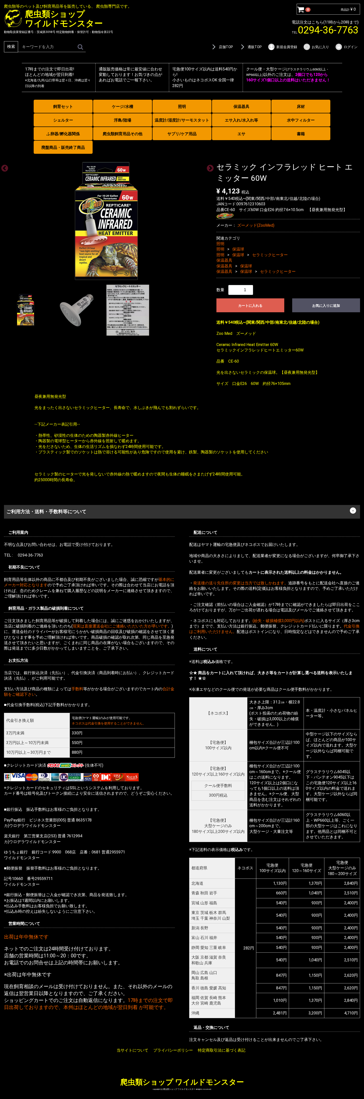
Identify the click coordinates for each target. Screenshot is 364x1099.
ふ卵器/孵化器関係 (63, 133)
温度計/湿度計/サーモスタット (182, 120)
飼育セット (63, 106)
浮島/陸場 (122, 120)
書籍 (301, 133)
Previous (3, 166)
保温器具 (241, 106)
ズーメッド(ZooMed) (255, 225)
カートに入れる (250, 306)
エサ (241, 133)
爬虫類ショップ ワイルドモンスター (182, 1081)
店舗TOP (226, 47)
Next (208, 166)
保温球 (238, 249)
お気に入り (320, 47)
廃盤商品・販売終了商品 (63, 147)
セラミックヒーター (270, 254)
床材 (301, 106)
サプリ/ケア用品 (182, 133)
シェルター (63, 120)
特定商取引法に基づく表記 (221, 1050)
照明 (182, 106)
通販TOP (255, 47)
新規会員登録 (286, 47)
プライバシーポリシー (173, 1050)
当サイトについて (132, 1050)
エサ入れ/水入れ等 (241, 120)
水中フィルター (301, 120)
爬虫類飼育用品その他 (122, 133)
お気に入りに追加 (326, 306)
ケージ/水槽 (122, 106)
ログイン (351, 47)
